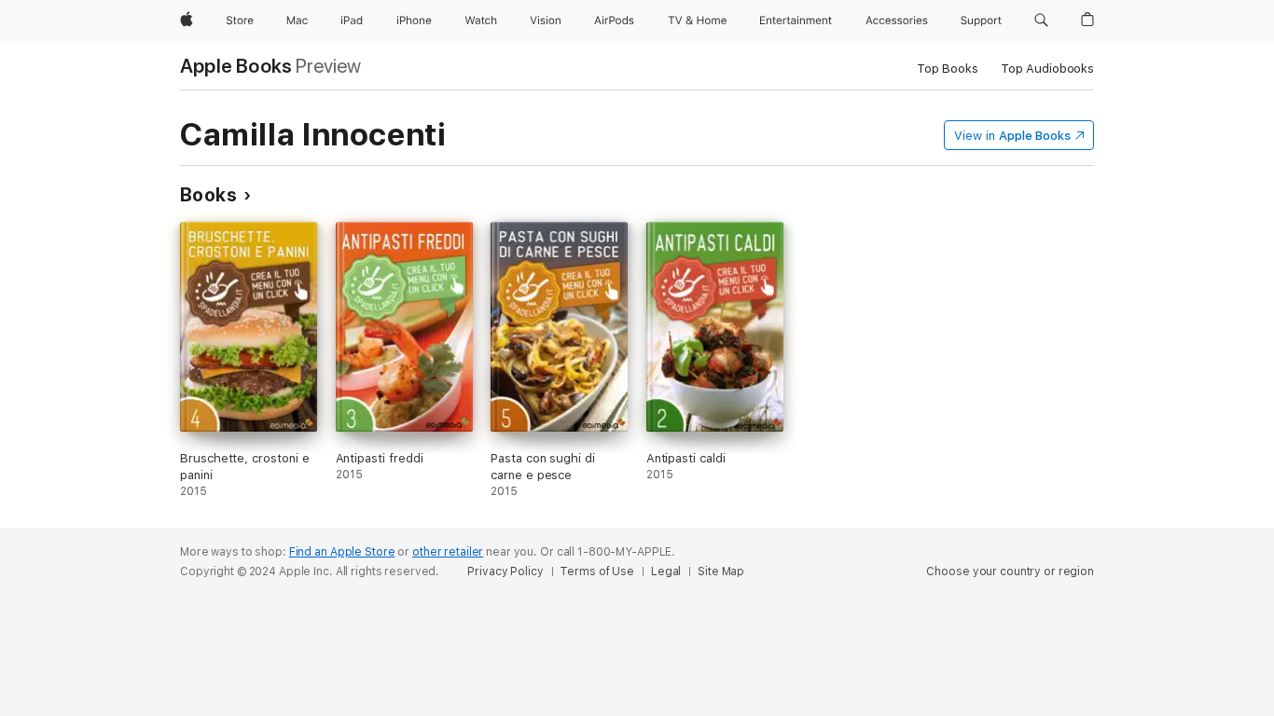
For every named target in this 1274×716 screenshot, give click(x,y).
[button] (1041, 20)
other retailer (447, 551)
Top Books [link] (947, 69)
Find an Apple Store (342, 551)
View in (1012, 136)
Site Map (721, 571)
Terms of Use (597, 571)
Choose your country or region (1010, 571)
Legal (666, 571)
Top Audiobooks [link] (1047, 69)
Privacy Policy (505, 571)
